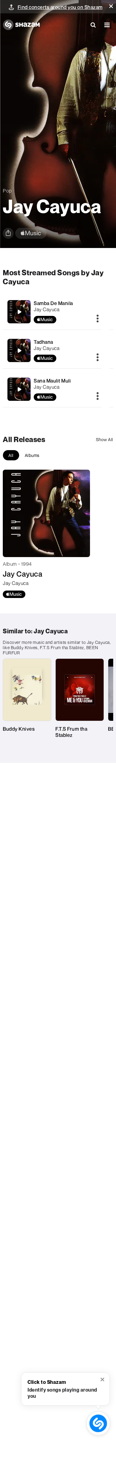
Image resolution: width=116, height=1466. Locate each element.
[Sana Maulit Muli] (19, 389)
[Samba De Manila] (19, 312)
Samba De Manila (53, 303)
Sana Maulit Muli (52, 381)
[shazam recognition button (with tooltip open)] (98, 1423)
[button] (111, 6)
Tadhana (43, 342)
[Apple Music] (14, 594)
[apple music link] (30, 233)
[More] (97, 319)
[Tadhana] (19, 350)
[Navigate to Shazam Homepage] (21, 25)
